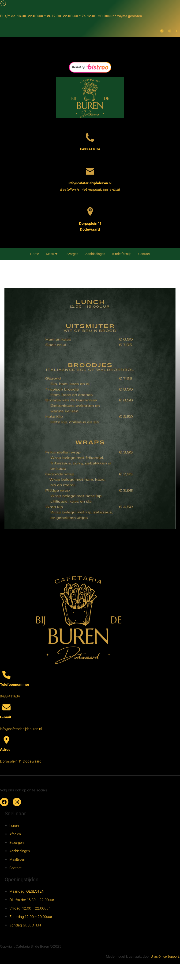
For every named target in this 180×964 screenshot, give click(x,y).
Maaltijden (17, 859)
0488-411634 (90, 149)
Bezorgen (71, 254)
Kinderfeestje (121, 254)
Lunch (14, 826)
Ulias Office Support (165, 956)
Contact (144, 254)
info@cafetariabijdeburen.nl (90, 183)
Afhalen (15, 834)
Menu (50, 254)
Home (34, 254)
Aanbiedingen (95, 254)
